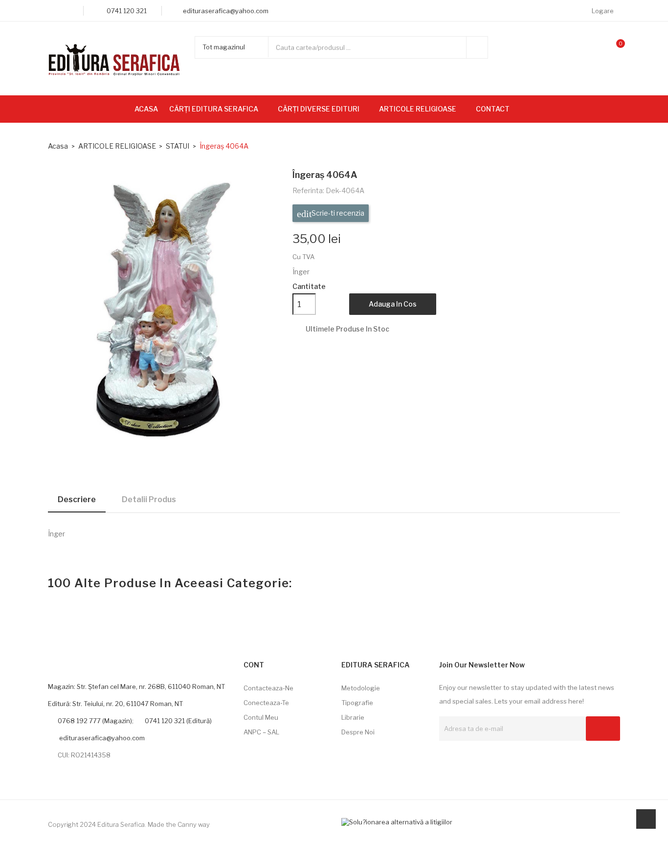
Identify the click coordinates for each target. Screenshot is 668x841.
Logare (603, 11)
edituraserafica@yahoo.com (101, 738)
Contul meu (261, 717)
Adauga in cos (393, 304)
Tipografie (357, 703)
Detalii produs (149, 499)
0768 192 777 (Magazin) (95, 721)
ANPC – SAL (261, 732)
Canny (187, 824)
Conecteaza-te (266, 703)
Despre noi (358, 732)
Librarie (352, 717)
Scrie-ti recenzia (337, 213)
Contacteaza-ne (268, 688)
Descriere (77, 499)
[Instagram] (65, 11)
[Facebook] (50, 11)
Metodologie (360, 688)
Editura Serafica (121, 824)
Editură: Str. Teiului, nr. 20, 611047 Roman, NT (115, 704)
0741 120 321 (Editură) (178, 721)
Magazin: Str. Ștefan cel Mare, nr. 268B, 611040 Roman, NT (136, 686)
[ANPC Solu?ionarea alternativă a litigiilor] (396, 821)
